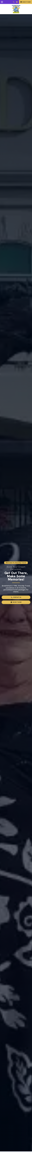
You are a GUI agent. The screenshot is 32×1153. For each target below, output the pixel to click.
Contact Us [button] (17, 597)
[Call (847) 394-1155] (13, 2)
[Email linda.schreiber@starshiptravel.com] (16, 2)
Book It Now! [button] (26, 2)
